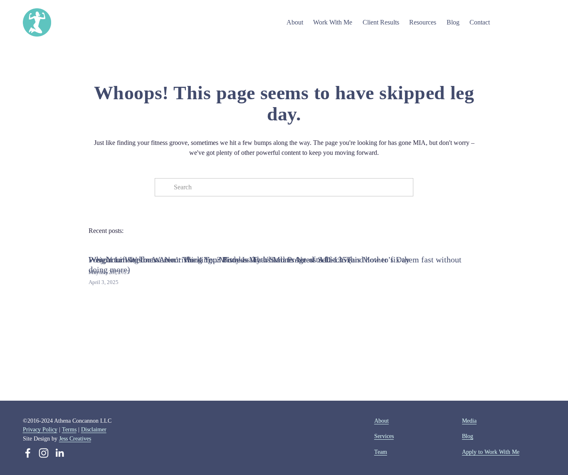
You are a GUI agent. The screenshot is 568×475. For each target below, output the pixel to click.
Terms (69, 429)
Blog (453, 22)
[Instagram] (44, 453)
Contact (479, 22)
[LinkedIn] (59, 453)
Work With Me (332, 22)
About (381, 420)
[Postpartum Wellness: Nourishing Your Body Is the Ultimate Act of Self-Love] (220, 245)
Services (384, 436)
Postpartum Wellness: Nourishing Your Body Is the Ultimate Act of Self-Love (220, 259)
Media (469, 420)
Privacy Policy (40, 429)
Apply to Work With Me (490, 451)
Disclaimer (93, 429)
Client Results (381, 22)
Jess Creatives (75, 438)
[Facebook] (28, 453)
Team (380, 451)
